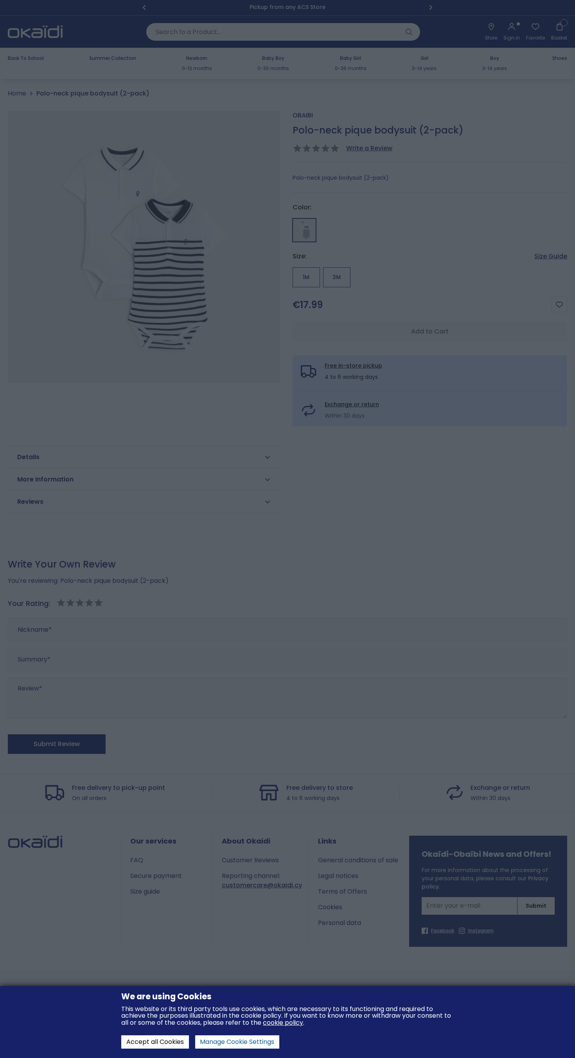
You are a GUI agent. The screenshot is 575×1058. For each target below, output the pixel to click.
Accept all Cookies (155, 1041)
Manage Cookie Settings (237, 1041)
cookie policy (283, 1022)
